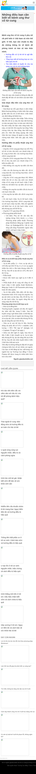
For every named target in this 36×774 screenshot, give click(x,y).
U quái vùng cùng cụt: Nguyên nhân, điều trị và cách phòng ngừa (10, 452)
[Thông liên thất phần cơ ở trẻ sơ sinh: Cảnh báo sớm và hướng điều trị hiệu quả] (12, 526)
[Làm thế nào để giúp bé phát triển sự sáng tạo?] (18, 676)
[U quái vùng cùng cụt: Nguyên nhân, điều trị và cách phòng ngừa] (12, 439)
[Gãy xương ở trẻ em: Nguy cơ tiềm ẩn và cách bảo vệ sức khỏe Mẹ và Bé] (12, 614)
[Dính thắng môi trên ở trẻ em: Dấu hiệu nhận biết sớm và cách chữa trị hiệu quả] (12, 583)
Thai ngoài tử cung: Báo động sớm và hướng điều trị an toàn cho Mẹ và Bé (12, 424)
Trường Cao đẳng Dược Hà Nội (3, 758)
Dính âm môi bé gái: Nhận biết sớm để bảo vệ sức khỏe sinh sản (11, 481)
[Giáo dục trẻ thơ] (6, 2)
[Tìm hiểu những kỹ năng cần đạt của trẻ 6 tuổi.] (18, 699)
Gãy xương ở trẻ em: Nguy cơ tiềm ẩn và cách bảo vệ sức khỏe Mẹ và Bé (11, 628)
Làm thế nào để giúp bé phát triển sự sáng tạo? (16, 666)
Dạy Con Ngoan (8, 637)
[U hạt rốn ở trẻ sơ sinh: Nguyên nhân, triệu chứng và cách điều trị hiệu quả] (12, 555)
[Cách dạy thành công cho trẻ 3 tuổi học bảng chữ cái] (18, 722)
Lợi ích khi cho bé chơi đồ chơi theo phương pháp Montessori (17, 642)
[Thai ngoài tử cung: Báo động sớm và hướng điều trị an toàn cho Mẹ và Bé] (12, 411)
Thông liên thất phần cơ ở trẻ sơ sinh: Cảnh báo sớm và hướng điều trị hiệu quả (11, 540)
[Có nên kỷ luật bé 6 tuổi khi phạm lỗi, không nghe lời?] (18, 747)
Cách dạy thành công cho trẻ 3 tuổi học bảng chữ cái (17, 711)
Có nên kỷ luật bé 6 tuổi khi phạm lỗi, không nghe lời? (16, 735)
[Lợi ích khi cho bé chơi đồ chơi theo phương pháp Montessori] (18, 653)
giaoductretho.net (15, 762)
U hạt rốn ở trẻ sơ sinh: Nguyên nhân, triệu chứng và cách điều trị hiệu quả (11, 568)
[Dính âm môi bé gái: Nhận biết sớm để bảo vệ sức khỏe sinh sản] (12, 467)
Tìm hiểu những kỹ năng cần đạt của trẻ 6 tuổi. (16, 689)
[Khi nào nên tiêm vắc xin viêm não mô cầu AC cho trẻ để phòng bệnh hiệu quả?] (12, 379)
